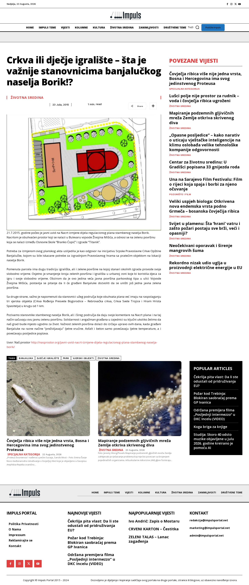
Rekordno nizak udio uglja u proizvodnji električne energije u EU (205, 265)
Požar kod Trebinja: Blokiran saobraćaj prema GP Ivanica (215, 398)
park (66, 358)
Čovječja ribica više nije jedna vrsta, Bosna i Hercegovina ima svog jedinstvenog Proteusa (205, 78)
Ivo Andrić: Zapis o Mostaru (154, 521)
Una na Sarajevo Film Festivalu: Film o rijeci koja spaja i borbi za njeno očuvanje (205, 184)
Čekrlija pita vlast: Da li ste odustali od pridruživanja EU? (216, 381)
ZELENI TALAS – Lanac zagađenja (149, 539)
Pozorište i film (180, 194)
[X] (235, 4)
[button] (194, 27)
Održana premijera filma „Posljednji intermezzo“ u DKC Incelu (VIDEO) (214, 414)
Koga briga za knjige (210, 426)
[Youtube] (239, 4)
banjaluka (26, 358)
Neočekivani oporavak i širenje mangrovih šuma (200, 248)
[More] (153, 106)
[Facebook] (227, 4)
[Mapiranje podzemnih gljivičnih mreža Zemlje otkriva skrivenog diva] (139, 398)
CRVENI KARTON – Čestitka (154, 528)
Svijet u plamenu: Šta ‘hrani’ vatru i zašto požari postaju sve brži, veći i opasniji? (204, 228)
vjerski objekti (83, 358)
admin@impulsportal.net (207, 535)
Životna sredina (27, 97)
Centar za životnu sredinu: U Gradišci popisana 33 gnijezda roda (204, 164)
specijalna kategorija (184, 89)
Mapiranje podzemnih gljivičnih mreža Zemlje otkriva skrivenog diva (201, 118)
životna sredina (109, 358)
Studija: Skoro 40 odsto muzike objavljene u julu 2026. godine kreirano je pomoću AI (214, 441)
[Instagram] (231, 4)
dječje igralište (48, 358)
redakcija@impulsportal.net (209, 520)
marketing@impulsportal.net (210, 528)
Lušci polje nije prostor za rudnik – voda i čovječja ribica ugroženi (204, 98)
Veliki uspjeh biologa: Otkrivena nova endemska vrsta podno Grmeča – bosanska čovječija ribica (204, 206)
